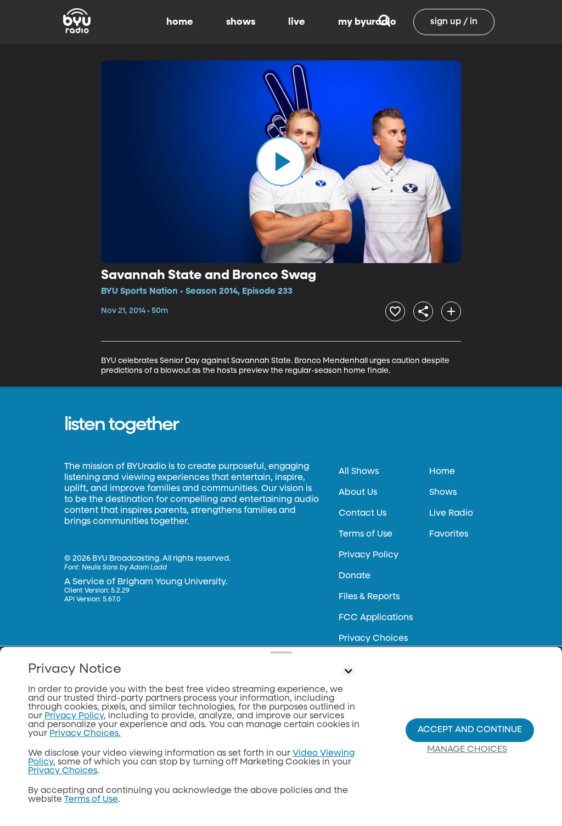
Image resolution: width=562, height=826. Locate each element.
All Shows (359, 471)
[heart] (395, 311)
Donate (354, 576)
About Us (358, 492)
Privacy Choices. (85, 733)
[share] (423, 311)
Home (442, 471)
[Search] (384, 22)
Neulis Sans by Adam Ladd (124, 568)
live (296, 22)
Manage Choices (467, 749)
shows (240, 22)
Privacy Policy (368, 555)
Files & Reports (369, 597)
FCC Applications (376, 617)
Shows (443, 492)
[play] (281, 161)
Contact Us (362, 513)
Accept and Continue (470, 729)
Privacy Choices (373, 638)
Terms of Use (365, 534)
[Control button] (348, 671)
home (179, 22)
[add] (451, 311)
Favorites (448, 534)
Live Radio (451, 513)
